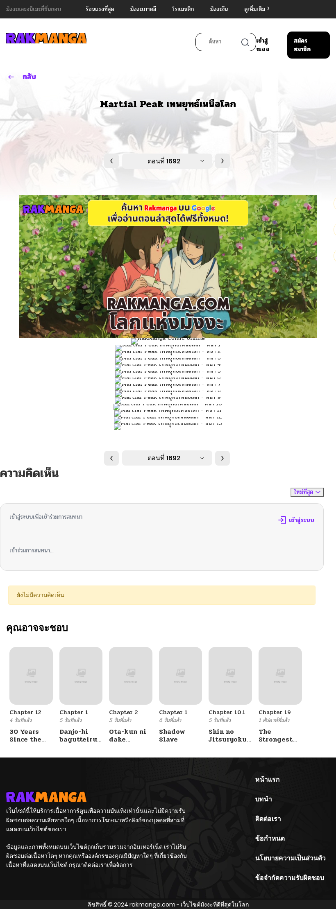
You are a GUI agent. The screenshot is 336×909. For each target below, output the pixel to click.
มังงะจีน (219, 9)
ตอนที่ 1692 (164, 161)
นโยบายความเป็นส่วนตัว (290, 858)
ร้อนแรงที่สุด (100, 9)
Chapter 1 (73, 712)
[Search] (245, 42)
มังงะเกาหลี (143, 9)
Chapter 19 (275, 712)
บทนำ (263, 799)
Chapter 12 (25, 712)
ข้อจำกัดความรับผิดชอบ (289, 877)
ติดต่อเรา (268, 818)
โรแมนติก (183, 9)
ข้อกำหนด (270, 838)
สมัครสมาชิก (302, 45)
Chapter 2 (123, 712)
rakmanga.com (152, 904)
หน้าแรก (267, 779)
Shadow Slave (172, 735)
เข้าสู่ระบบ (263, 45)
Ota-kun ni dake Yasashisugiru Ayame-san (134, 743)
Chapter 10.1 (227, 712)
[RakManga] (46, 42)
